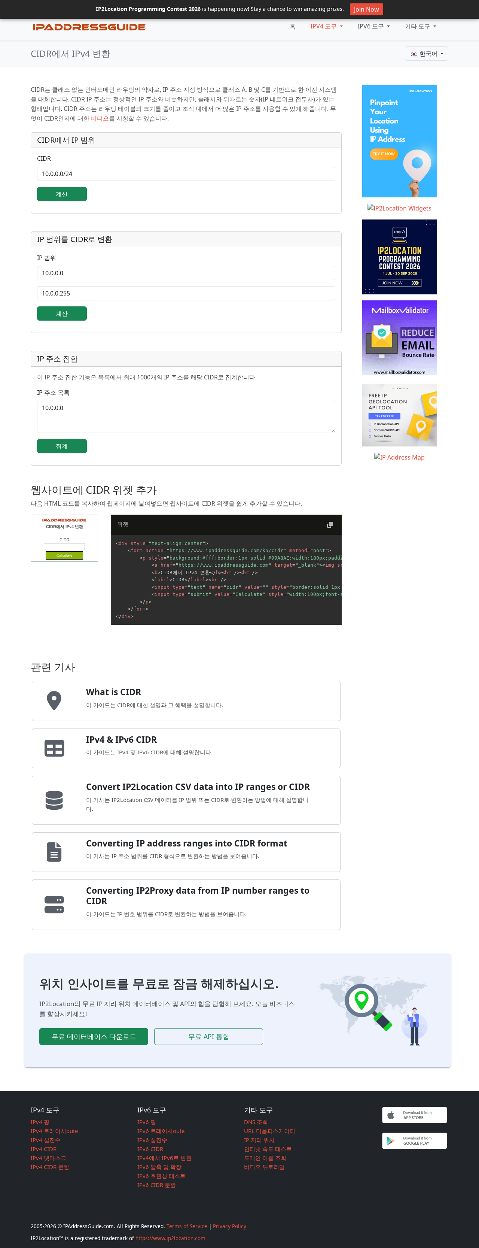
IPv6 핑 (146, 1122)
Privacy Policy (229, 1226)
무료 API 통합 (208, 1036)
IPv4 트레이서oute (54, 1131)
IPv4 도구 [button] (324, 26)
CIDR (44, 158)
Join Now (366, 9)
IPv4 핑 (40, 1122)
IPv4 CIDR (44, 1148)
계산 (62, 194)
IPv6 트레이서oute (160, 1131)
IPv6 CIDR (150, 1148)
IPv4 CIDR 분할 (50, 1166)
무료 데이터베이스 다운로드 (94, 1036)
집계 (62, 446)
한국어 (428, 53)
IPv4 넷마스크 (48, 1157)
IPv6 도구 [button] (371, 26)
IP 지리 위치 (259, 1140)
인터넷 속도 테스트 (268, 1148)
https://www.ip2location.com (170, 1238)
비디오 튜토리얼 (264, 1166)
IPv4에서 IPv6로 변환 (164, 1157)
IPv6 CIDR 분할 (156, 1184)
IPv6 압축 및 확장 (159, 1166)
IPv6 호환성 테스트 (161, 1175)
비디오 (100, 118)
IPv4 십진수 (46, 1140)
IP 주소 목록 (53, 392)
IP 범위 (46, 258)
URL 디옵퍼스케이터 (269, 1131)
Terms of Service (187, 1226)
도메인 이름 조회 (265, 1157)
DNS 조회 (256, 1122)
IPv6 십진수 (152, 1140)
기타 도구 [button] (418, 26)
